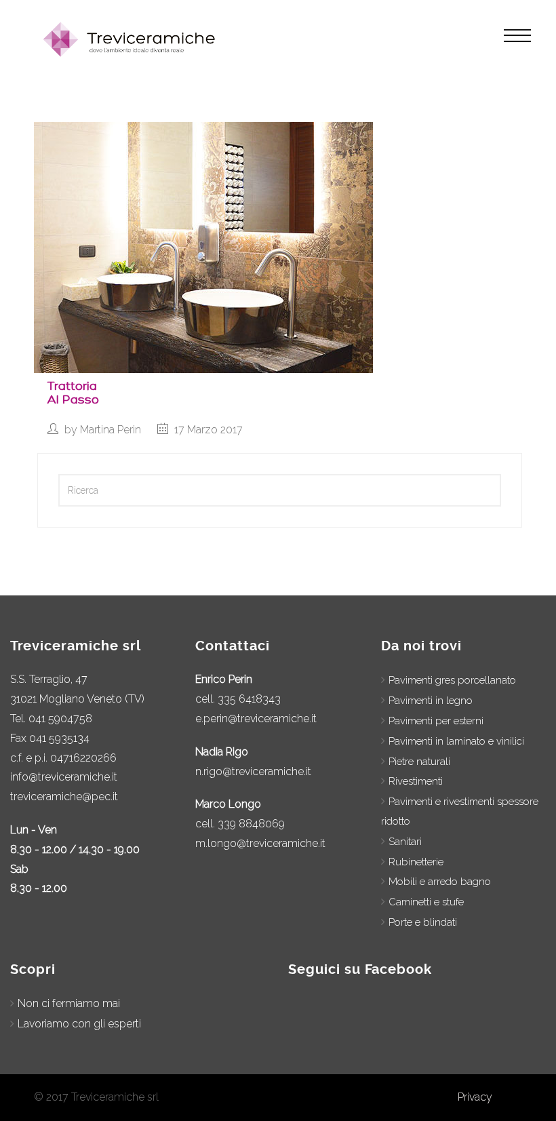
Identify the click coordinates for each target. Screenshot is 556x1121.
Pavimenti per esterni (436, 721)
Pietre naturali (419, 761)
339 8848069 (251, 823)
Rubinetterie (416, 862)
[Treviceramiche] (131, 39)
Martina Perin (110, 429)
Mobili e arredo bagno (440, 882)
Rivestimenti (416, 781)
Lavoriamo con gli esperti (79, 1023)
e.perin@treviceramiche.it (256, 718)
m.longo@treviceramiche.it (260, 843)
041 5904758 (60, 718)
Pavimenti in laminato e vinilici (456, 741)
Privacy (475, 1096)
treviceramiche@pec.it (64, 796)
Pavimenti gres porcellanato (452, 680)
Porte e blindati (423, 922)
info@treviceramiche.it (63, 776)
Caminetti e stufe (426, 902)
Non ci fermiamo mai (69, 1003)
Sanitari (405, 841)
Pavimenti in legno (431, 700)
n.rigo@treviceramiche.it (253, 771)
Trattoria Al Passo (73, 393)
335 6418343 (249, 698)
